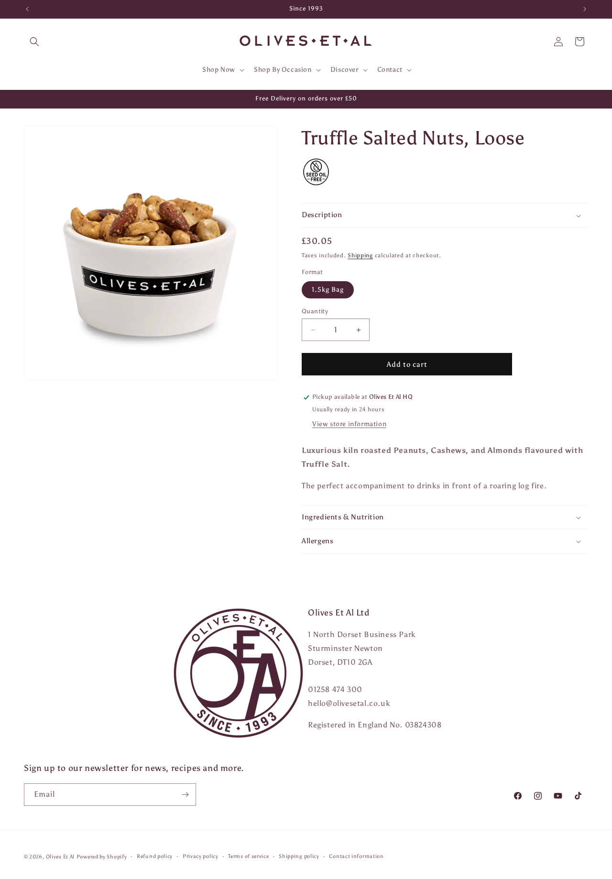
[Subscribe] (185, 794)
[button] (34, 41)
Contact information (356, 856)
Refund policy (155, 856)
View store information (349, 424)
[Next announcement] (584, 9)
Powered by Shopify (101, 857)
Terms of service (248, 856)
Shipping (360, 255)
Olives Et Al (60, 857)
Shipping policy (299, 856)
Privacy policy (201, 856)
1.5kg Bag (328, 290)
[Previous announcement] (27, 9)
